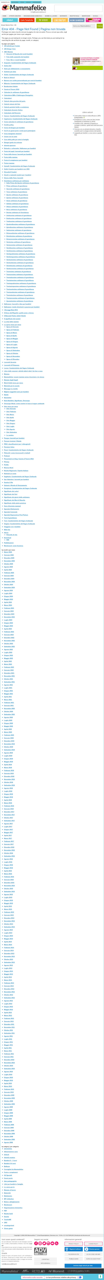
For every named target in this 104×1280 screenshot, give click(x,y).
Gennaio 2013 (9, 986)
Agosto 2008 (8, 1142)
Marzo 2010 (8, 1086)
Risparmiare (36, 2)
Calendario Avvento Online (13, 110)
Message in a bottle (11, 389)
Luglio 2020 (8, 720)
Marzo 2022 (8, 664)
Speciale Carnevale (10, 512)
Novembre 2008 (9, 1133)
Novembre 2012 (9, 992)
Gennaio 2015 (9, 915)
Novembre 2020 (9, 708)
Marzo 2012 (8, 1015)
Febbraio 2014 (9, 947)
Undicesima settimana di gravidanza (18, 215)
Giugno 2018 (8, 794)
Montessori (86, 16)
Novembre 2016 (9, 850)
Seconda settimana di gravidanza (17, 189)
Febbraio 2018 (9, 806)
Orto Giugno (10, 423)
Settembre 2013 (9, 962)
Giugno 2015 (8, 900)
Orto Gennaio (11, 408)
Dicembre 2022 (9, 637)
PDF (7, 540)
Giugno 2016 (8, 865)
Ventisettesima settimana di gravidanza (20, 263)
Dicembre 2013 (9, 953)
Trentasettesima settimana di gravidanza (20, 292)
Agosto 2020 (8, 717)
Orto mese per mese (11, 406)
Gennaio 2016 (9, 880)
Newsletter (7, 397)
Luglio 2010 (8, 1074)
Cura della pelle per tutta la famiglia (16, 139)
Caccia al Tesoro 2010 (11, 89)
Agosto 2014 (8, 930)
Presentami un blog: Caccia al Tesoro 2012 (19, 459)
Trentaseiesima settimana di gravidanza (20, 289)
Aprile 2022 (8, 661)
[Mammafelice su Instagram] (48, 1245)
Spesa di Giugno (12, 341)
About (6, 532)
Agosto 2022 (8, 649)
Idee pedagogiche (10, 1181)
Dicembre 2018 (9, 776)
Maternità (63, 16)
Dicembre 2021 (9, 673)
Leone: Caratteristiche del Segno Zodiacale (19, 368)
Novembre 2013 (9, 956)
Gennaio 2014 (9, 950)
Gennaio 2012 (9, 1021)
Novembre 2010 (9, 1063)
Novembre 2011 (9, 1027)
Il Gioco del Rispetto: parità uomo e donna (19, 313)
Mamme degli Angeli (11, 380)
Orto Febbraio (11, 411)
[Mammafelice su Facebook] (36, 1245)
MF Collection (9, 1199)
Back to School (9, 77)
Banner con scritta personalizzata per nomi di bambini (23, 80)
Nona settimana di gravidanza (16, 209)
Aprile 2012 (8, 1012)
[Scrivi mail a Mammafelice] (52, 1245)
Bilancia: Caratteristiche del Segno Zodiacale (19, 83)
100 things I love (10, 49)
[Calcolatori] (60, 20)
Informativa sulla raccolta (33, 1277)
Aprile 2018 (8, 800)
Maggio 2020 (8, 726)
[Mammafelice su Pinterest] (40, 1245)
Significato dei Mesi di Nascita (14, 500)
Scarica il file (8, 482)
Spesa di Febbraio (12, 330)
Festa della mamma (10, 157)
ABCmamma (15, 2)
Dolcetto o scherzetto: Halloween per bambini (20, 148)
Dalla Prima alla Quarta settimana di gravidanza (22, 183)
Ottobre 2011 (8, 1030)
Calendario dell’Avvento (12, 113)
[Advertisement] (78, 8)
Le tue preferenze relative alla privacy (61, 1277)
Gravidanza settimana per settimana (16, 181)
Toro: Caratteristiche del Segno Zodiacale (18, 521)
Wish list (7, 529)
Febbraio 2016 (9, 877)
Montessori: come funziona (13, 546)
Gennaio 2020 (9, 738)
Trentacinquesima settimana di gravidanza (21, 286)
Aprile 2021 (8, 697)
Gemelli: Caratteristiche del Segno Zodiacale (19, 166)
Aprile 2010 (8, 1083)
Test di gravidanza (10, 518)
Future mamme (9, 163)
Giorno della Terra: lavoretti (13, 178)
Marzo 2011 (8, 1051)
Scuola (95, 16)
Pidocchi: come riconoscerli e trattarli (17, 453)
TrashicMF (7, 1219)
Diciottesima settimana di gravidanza (19, 236)
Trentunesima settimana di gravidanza (19, 274)
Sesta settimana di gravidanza (16, 201)
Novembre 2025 (9, 561)
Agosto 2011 (8, 1036)
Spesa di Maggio (12, 338)
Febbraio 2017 (9, 841)
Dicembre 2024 (9, 578)
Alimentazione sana (11, 1151)
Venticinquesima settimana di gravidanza (20, 257)
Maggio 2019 (8, 761)
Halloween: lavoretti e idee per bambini (17, 304)
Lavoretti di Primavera (11, 365)
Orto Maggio (10, 420)
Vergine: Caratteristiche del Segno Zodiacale (19, 524)
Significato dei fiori (10, 494)
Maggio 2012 (8, 1009)
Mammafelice (5, 2)
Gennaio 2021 (9, 705)
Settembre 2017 (9, 820)
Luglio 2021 (8, 688)
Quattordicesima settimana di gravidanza (20, 224)
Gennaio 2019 (9, 773)
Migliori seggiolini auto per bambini (16, 392)
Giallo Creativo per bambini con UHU (16, 169)
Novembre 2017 (9, 815)
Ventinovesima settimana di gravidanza (20, 268)
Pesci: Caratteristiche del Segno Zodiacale (19, 450)
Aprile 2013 (8, 977)
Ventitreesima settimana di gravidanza (19, 251)
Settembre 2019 (9, 750)
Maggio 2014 (8, 939)
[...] (81, 63)
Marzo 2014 (8, 944)
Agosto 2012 (8, 1001)
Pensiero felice (9, 447)
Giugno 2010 (8, 1077)
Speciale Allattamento (11, 509)
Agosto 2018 (8, 788)
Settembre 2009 (9, 1104)
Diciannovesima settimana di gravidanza (20, 239)
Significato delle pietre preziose (15, 503)
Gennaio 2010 (9, 1092)
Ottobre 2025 (8, 564)
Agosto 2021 (8, 685)
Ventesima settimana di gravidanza (18, 242)
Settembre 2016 (9, 856)
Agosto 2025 (8, 567)
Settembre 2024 (9, 587)
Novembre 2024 (9, 581)
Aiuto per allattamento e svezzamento (17, 69)
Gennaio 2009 (9, 1127)
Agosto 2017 (8, 823)
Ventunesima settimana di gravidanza (19, 245)
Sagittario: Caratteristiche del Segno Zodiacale (20, 476)
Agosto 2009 (8, 1107)
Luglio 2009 (8, 1110)
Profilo (6, 465)
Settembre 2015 (9, 891)
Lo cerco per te (9, 1187)
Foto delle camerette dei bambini (17, 57)
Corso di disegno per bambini (14, 128)
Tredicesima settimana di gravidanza (19, 221)
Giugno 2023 (8, 623)
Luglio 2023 (8, 620)
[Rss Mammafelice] (56, 1245)
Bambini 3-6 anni (10, 1163)
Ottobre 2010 (8, 1065)
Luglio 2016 (8, 862)
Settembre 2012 (9, 998)
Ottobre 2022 (8, 643)
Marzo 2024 (8, 605)
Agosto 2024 (8, 590)
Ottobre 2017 (8, 818)
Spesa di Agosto (12, 347)
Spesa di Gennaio (12, 327)
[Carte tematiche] (26, 20)
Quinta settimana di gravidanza (17, 198)
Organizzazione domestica (33, 16)
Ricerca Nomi (8, 467)
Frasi (22, 2)
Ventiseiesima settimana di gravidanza (19, 260)
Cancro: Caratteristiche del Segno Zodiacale (19, 116)
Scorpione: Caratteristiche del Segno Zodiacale (20, 488)
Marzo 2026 (8, 552)
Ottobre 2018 (8, 782)
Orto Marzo (10, 414)
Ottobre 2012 (8, 995)
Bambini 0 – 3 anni (10, 1160)
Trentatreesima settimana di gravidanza (20, 280)
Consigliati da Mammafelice (13, 1169)
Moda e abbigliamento (12, 1202)
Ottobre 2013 (8, 959)
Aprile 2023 (8, 629)
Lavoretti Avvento (10, 362)
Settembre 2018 (9, 785)
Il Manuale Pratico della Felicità (15, 316)
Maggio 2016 (8, 868)
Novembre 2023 (9, 617)
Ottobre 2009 (8, 1101)
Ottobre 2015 (8, 888)
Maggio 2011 (8, 1045)
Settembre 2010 (9, 1068)
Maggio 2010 (8, 1080)
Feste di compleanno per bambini (15, 160)
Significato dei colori (11, 491)
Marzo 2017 (8, 838)
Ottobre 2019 (8, 747)
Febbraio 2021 (9, 702)
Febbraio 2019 (9, 770)
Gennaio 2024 (9, 611)
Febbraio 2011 (9, 1054)
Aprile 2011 (8, 1048)
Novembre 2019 (9, 744)
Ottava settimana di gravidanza (17, 206)
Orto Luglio (10, 426)
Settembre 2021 (9, 682)
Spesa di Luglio (11, 344)
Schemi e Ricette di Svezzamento (15, 485)
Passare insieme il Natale (12, 441)
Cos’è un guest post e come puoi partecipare (19, 131)
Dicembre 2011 (9, 1024)
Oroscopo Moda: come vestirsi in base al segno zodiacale (24, 403)
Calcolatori (8, 98)
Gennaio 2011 (9, 1057)
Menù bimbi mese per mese (13, 383)
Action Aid (7, 66)
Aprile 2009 (8, 1119)
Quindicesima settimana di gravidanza (19, 227)
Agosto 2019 (8, 753)
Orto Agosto (10, 429)
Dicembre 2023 (9, 614)
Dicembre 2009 (9, 1095)
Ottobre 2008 (8, 1136)
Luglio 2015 (8, 897)
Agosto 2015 (8, 894)
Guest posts (8, 1178)
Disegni (28, 2)
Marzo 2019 (8, 767)
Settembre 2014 (9, 927)
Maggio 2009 (8, 1116)
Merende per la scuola (11, 386)
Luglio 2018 (8, 791)
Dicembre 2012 (9, 989)
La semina (10, 435)
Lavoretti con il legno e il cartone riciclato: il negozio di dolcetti (89, 58)
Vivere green (8, 1228)
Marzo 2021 (8, 699)
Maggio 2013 (8, 974)
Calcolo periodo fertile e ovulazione (16, 107)
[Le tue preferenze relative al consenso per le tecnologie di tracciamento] (100, 1276)
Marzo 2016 (8, 874)
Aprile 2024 (8, 602)
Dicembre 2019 (9, 741)
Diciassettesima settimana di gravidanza (20, 233)
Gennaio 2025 (9, 575)
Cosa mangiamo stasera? (13, 133)
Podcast (7, 456)
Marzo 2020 (8, 732)
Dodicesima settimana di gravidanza (18, 218)
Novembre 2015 (9, 885)
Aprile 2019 (8, 764)
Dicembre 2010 (9, 1060)
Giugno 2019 (8, 758)
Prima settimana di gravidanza (16, 186)
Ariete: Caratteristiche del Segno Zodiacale (19, 74)
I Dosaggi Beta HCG (11, 310)
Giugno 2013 (8, 971)
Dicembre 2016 (9, 847)
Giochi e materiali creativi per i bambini (17, 175)
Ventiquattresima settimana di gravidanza (20, 254)
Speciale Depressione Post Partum (16, 515)
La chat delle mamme (11, 322)
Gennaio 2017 (9, 844)
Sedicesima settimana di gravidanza (18, 230)
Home (4, 16)
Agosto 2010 (8, 1071)
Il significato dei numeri (12, 319)
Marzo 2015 (8, 909)
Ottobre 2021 (8, 679)
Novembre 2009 (9, 1098)
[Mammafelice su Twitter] (44, 1245)
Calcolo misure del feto (12, 104)
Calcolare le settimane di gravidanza (16, 92)
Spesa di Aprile (11, 335)
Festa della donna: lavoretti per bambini (18, 154)
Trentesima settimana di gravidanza (18, 271)
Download (7, 538)
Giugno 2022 (8, 655)
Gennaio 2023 (9, 635)
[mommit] (40, 1256)
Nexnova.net (86, 1235)
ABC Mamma (8, 52)
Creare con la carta (10, 136)
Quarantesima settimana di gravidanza (19, 301)
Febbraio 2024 (9, 608)
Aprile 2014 (8, 941)
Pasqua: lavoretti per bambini (14, 438)
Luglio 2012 (8, 1003)
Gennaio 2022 (9, 670)
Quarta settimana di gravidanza (17, 195)
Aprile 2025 (8, 570)
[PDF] (43, 20)
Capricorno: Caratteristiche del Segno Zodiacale (20, 119)
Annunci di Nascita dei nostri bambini (19, 54)
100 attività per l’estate (12, 46)
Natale (6, 395)
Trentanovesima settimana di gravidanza (20, 298)
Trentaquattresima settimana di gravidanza (21, 283)
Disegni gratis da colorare (13, 142)
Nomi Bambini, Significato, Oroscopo (17, 400)
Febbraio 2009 (9, 1124)
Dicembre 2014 (9, 918)
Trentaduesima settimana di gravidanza (20, 277)
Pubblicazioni (9, 543)
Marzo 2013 (8, 980)
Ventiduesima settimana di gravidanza (19, 248)
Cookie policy (9, 125)
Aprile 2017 (8, 835)
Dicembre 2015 (9, 882)
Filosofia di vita (11, 535)
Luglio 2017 (8, 826)
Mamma (6, 374)
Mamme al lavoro (51, 16)
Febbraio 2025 (9, 573)
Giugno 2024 (8, 596)
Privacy (6, 462)
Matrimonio (8, 1196)
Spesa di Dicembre (12, 359)
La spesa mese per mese (12, 324)
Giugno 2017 (8, 829)
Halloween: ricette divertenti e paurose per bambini (22, 307)
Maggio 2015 (8, 903)
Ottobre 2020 (8, 711)
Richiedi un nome (10, 473)
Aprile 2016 (8, 871)
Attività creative (15, 16)
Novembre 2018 (9, 779)
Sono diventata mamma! (12, 506)
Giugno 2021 (8, 691)
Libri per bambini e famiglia (13, 1184)
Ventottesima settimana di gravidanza (19, 265)
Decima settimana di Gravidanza (17, 212)
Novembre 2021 (9, 676)
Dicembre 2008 (9, 1130)
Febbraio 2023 (9, 632)
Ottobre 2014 (8, 924)
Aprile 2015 (8, 906)
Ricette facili (74, 16)
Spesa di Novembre (13, 356)
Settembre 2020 (9, 714)
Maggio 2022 (8, 658)
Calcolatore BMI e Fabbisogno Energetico (18, 95)
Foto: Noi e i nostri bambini (15, 60)
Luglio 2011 (8, 1039)
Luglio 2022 (8, 652)
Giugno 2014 (8, 936)
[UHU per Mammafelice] (93, 20)
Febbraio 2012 (9, 1018)
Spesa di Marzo (11, 333)
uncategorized (9, 1225)
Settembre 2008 (9, 1139)
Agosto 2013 (8, 965)
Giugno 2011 (8, 1042)
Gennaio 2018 (9, 809)
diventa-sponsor (10, 145)
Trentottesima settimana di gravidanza (19, 295)
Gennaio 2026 (9, 555)
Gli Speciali (8, 1175)
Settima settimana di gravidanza (17, 203)
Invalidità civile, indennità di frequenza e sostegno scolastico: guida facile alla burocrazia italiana (88, 125)
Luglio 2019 (8, 756)
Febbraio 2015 (9, 912)
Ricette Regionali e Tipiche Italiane (16, 470)
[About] (10, 20)
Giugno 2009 (8, 1113)
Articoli (6, 1154)
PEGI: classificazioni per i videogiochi (17, 444)
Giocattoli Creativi (10, 172)
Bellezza (7, 1166)
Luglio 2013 (8, 968)
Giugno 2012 (8, 1006)
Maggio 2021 (8, 694)
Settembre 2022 (9, 646)
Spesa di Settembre (13, 350)
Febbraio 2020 (9, 735)
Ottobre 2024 (8, 584)
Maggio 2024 (8, 599)
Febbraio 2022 (9, 667)
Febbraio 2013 (9, 983)
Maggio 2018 (8, 797)
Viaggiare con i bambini (12, 527)
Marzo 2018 (8, 803)
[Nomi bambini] (76, 20)
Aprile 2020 (8, 729)
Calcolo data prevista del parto (14, 101)
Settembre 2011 (9, 1033)
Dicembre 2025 (9, 558)
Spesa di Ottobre (12, 353)
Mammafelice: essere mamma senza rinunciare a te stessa (24, 377)
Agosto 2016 (8, 859)
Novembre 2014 (9, 921)
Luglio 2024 (8, 593)
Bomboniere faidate (11, 86)
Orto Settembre (11, 432)
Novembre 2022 (9, 640)
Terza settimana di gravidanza (16, 192)
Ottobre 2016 (8, 853)
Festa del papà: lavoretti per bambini (17, 151)
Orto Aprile (10, 417)
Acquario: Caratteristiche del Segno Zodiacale (20, 63)
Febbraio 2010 (9, 1089)
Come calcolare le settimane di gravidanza (18, 122)
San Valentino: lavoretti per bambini (16, 479)
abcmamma (8, 1149)
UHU (5, 1222)
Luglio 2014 (8, 933)
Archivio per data (10, 71)
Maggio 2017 (8, 832)
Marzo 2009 (8, 1122)
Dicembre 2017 (9, 812)
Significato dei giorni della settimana (17, 497)
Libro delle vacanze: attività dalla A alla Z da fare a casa (23, 371)
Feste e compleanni (11, 1172)
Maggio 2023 (8, 626)
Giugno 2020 (8, 723)
